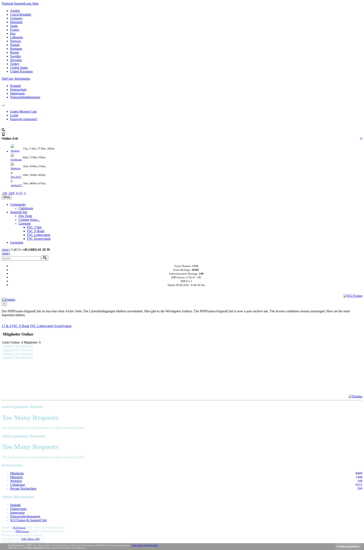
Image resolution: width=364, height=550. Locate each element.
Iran (12, 33)
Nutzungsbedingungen (25, 97)
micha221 (16, 185)
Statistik (15, 505)
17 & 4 (6, 326)
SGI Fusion (19, 527)
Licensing (16, 242)
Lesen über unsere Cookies (145, 545)
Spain (14, 26)
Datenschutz (18, 89)
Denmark (16, 22)
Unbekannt (17, 485)
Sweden (15, 56)
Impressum (17, 93)
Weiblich (16, 481)
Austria (15, 10)
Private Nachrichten (23, 488)
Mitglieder (17, 473)
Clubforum (26, 208)
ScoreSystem (62, 326)
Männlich (16, 477)
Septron (15, 150)
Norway (15, 41)
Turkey (15, 64)
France (14, 29)
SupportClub (18, 212)
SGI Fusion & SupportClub (28, 520)
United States (19, 67)
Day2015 (16, 176)
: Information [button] (16, 78)
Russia (14, 52)
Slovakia (16, 60)
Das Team (25, 216)
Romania (16, 48)
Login (14, 115)
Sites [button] (20, 3)
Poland (14, 45)
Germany (16, 18)
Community (18, 204)
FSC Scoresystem (39, 238)
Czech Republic (20, 14)
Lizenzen (25, 223)
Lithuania (16, 37)
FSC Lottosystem (38, 235)
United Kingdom (21, 71)
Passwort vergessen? (23, 119)
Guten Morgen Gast (23, 111)
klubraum (16, 159)
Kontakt (15, 86)
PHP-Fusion (22, 531)
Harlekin (16, 168)
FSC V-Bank (35, 231)
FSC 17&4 (34, 227)
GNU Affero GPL (30, 539)
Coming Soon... (29, 219)
